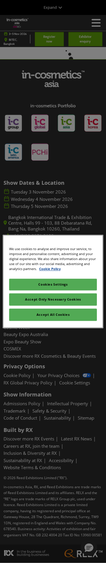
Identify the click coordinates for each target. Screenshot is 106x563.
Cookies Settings (52, 284)
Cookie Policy (50, 269)
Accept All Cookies (53, 315)
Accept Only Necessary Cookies (53, 299)
